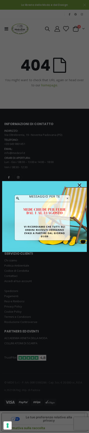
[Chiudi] (79, 185)
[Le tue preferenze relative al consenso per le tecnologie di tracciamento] (7, 425)
